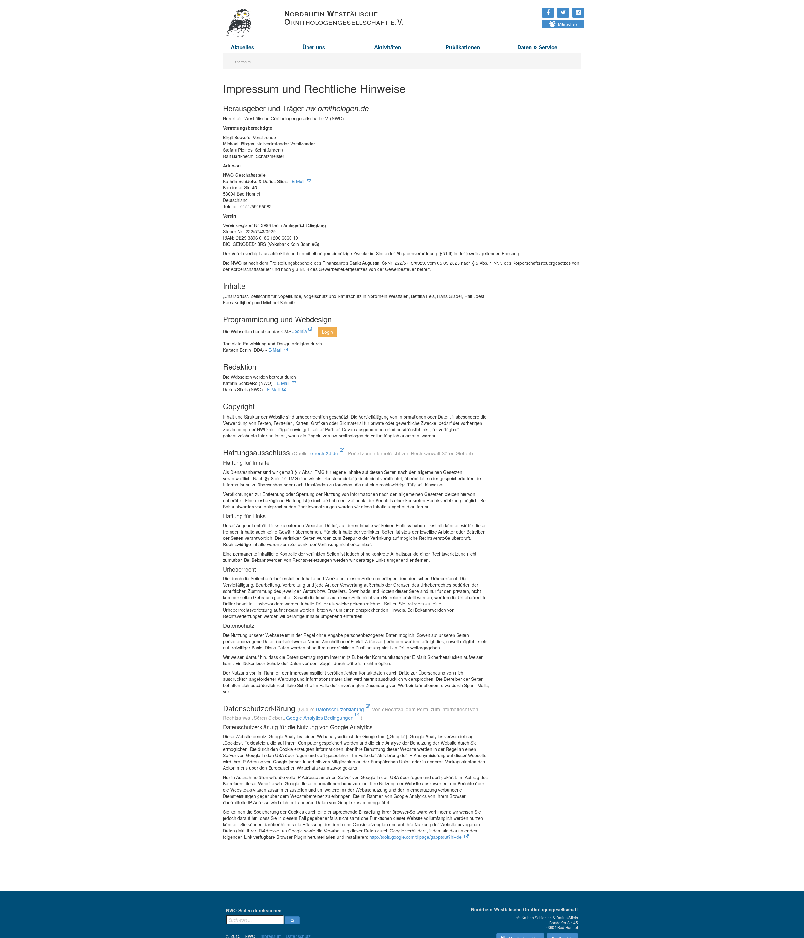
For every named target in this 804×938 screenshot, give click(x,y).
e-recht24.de (324, 453)
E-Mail (299, 181)
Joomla (299, 331)
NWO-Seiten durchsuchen (254, 910)
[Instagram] (528, 9)
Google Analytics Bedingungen (320, 717)
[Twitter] (531, 9)
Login (327, 332)
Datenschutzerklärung (340, 709)
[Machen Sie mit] (528, 22)
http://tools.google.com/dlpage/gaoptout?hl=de (416, 837)
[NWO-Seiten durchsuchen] (292, 920)
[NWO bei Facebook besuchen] (534, 9)
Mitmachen (566, 24)
